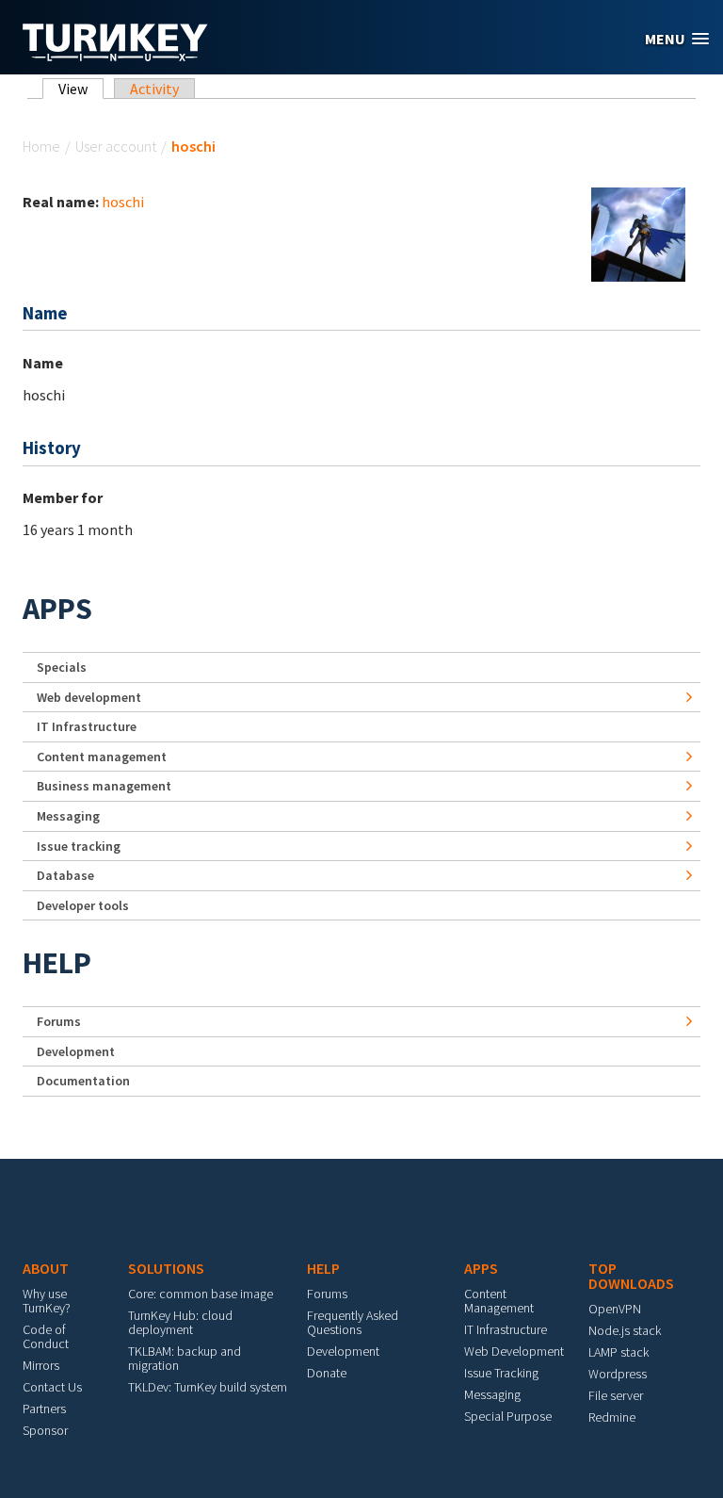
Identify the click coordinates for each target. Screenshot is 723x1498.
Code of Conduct (46, 1336)
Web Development (514, 1351)
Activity (154, 88)
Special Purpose (508, 1416)
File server (615, 1395)
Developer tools (83, 905)
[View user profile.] (638, 232)
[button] (676, 39)
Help (57, 963)
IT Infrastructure (87, 726)
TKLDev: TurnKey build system (207, 1386)
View (81, 88)
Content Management (499, 1300)
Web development (89, 697)
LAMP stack (618, 1351)
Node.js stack (624, 1330)
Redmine (611, 1416)
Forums (59, 1021)
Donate (326, 1372)
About (46, 1268)
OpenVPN (614, 1308)
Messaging (68, 815)
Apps (57, 608)
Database (65, 875)
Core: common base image (200, 1293)
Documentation (83, 1080)
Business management (104, 785)
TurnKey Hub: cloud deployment (180, 1322)
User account (115, 146)
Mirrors (41, 1365)
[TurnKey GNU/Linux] (115, 55)
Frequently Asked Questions (352, 1322)
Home (41, 146)
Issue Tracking (501, 1372)
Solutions (166, 1268)
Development (76, 1051)
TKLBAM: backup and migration (184, 1358)
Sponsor (45, 1430)
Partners (44, 1408)
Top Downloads (631, 1276)
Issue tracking (78, 846)
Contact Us (52, 1386)
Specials (62, 667)
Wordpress (617, 1373)
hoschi (123, 201)
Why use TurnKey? (47, 1300)
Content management (102, 756)
